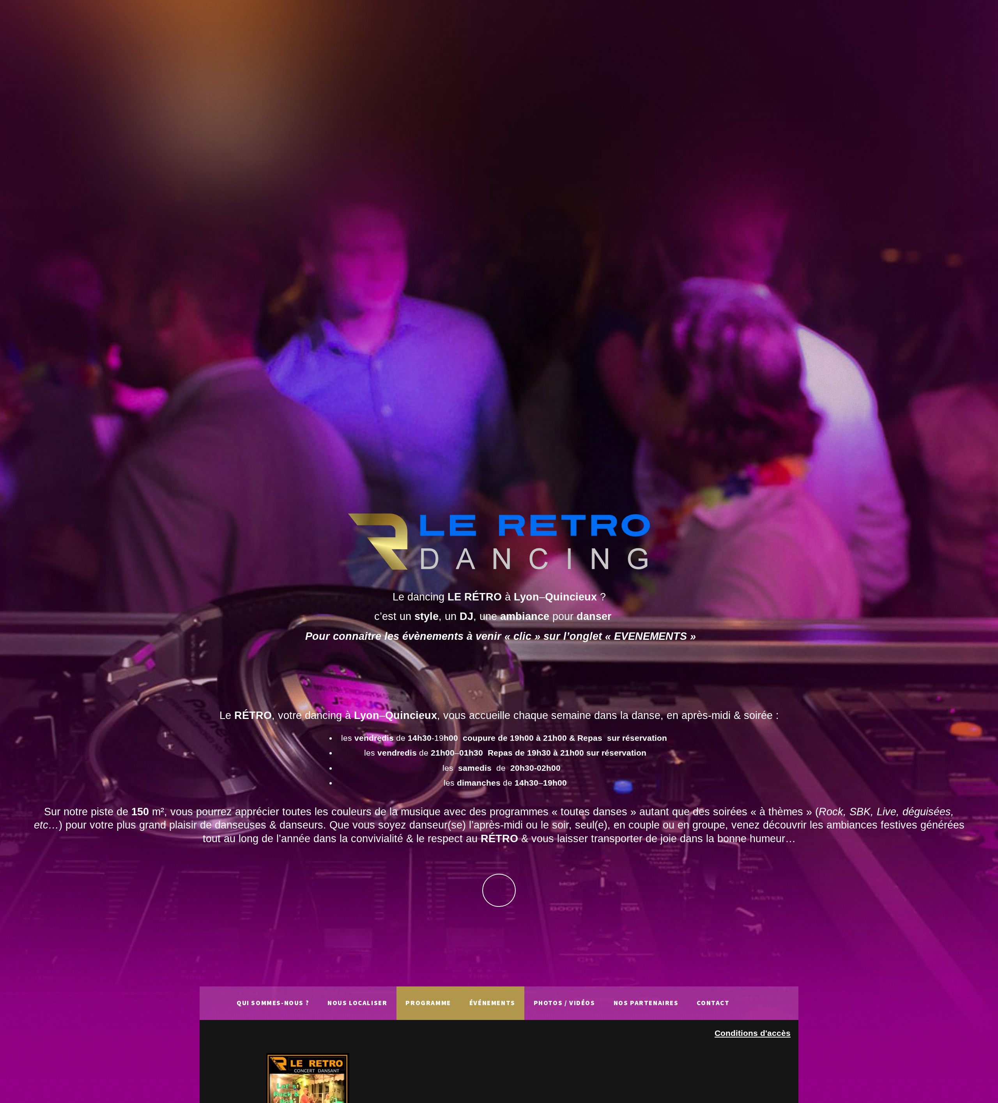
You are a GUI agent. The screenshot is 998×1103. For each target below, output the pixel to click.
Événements (492, 1003)
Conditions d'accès (753, 1033)
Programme (428, 1003)
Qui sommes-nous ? (273, 1003)
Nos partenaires (646, 1003)
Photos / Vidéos (564, 1003)
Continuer (498, 890)
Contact (713, 1003)
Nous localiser (357, 1003)
